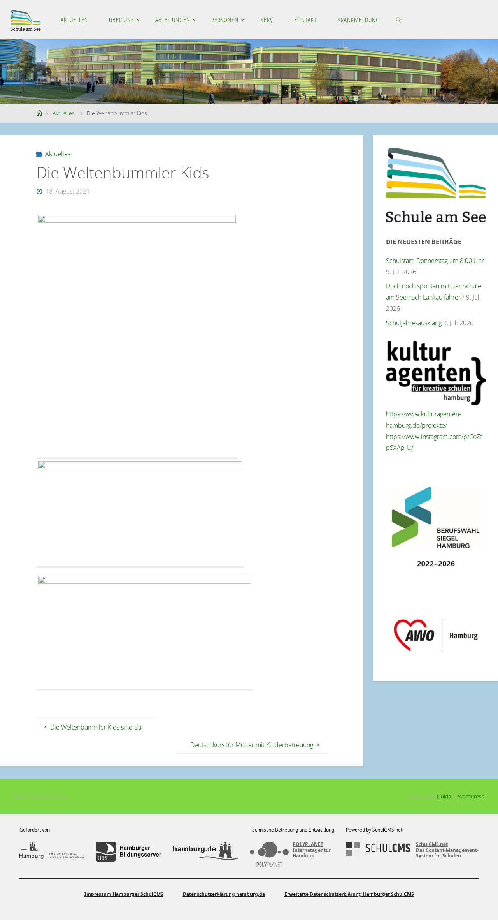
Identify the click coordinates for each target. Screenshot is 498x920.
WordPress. (472, 796)
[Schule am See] (25, 19)
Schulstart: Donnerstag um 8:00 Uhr (435, 260)
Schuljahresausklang (414, 323)
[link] (398, 19)
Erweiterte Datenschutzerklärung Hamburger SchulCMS (349, 894)
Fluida (443, 796)
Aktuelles (64, 113)
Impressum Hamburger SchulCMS (123, 894)
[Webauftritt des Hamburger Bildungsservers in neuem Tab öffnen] (128, 851)
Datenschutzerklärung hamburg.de (224, 894)
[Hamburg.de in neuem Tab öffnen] (205, 851)
